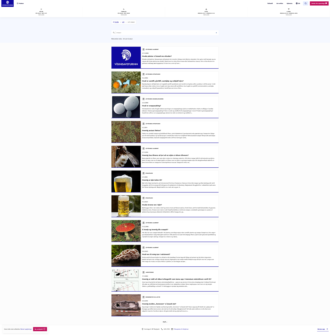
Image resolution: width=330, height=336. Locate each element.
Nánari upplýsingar (26, 329)
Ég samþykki (39, 329)
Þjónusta (289, 3)
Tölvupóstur (181, 329)
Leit (123, 22)
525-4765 (167, 329)
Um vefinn (279, 3)
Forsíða (117, 22)
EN (299, 3)
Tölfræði (270, 3)
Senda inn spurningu (318, 3)
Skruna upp (321, 329)
